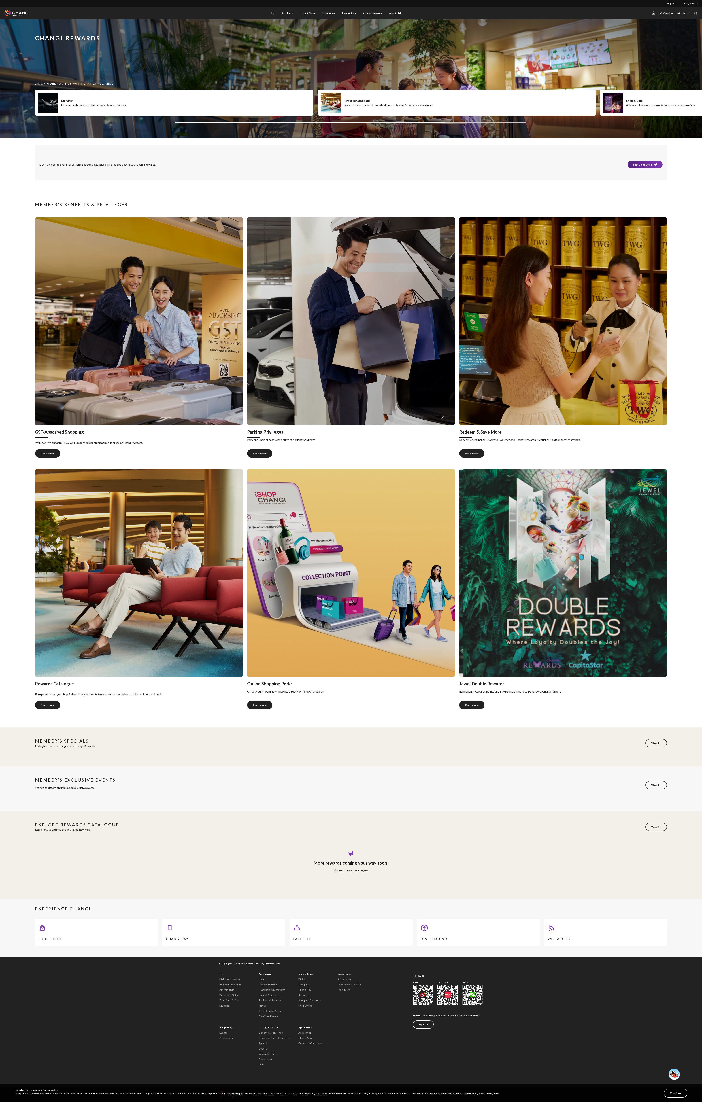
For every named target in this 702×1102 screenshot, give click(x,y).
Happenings (226, 1027)
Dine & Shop (305, 973)
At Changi (265, 973)
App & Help (305, 1027)
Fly (221, 973)
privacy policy (492, 1093)
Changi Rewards (268, 1027)
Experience (344, 973)
